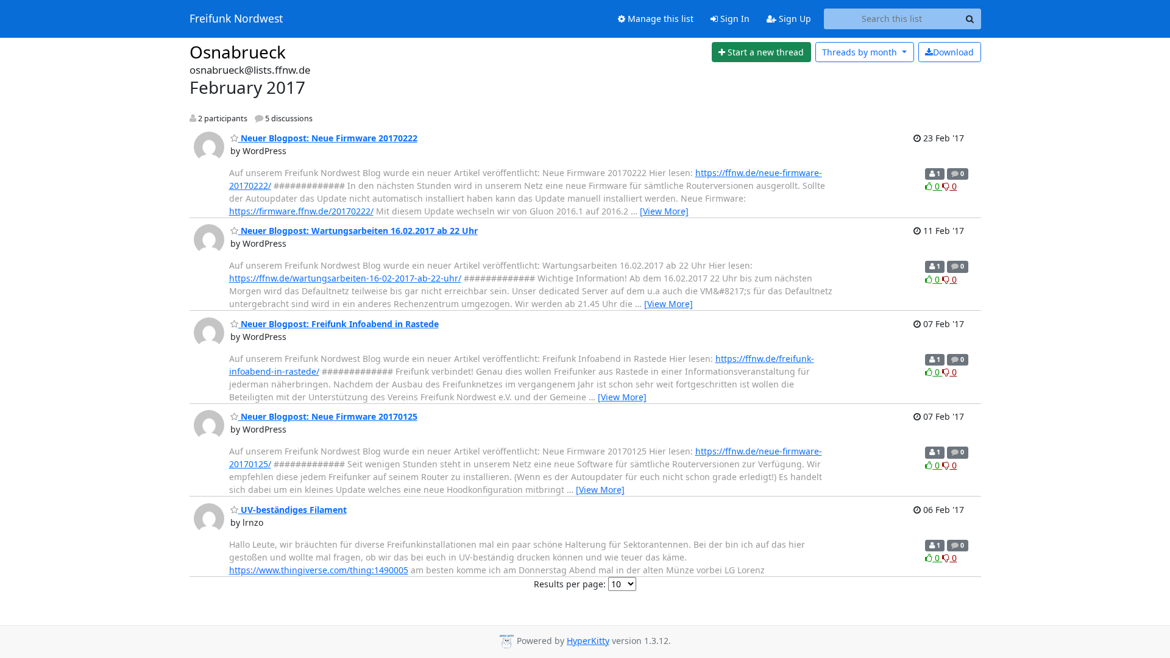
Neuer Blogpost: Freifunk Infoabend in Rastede (338, 324)
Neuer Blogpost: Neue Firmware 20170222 (327, 138)
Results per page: (570, 584)
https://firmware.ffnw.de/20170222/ (301, 211)
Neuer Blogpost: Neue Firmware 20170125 (327, 416)
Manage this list (659, 18)
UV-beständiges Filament (292, 509)
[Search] (970, 19)
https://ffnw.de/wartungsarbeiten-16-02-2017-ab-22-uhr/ (345, 278)
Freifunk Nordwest (236, 19)
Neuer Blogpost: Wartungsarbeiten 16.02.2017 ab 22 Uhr (358, 230)
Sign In (734, 18)
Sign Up (793, 18)
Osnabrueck (238, 51)
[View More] (664, 211)
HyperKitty (588, 640)
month (860, 52)
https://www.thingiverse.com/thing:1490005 (318, 570)
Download (953, 52)
